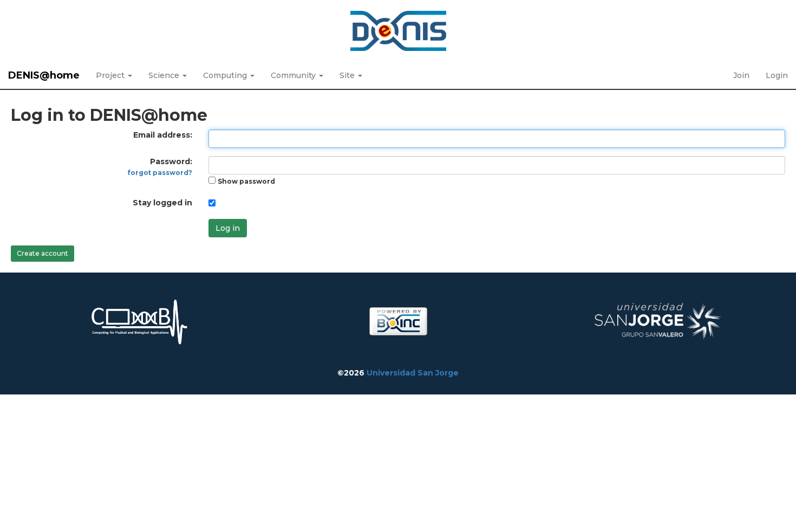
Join (741, 75)
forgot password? (160, 173)
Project (111, 75)
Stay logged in (162, 203)
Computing (226, 75)
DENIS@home (44, 75)
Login (777, 75)
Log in (228, 228)
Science (164, 75)
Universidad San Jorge (413, 373)
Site (348, 75)
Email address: (162, 135)
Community (294, 75)
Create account (42, 253)
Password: (160, 167)
